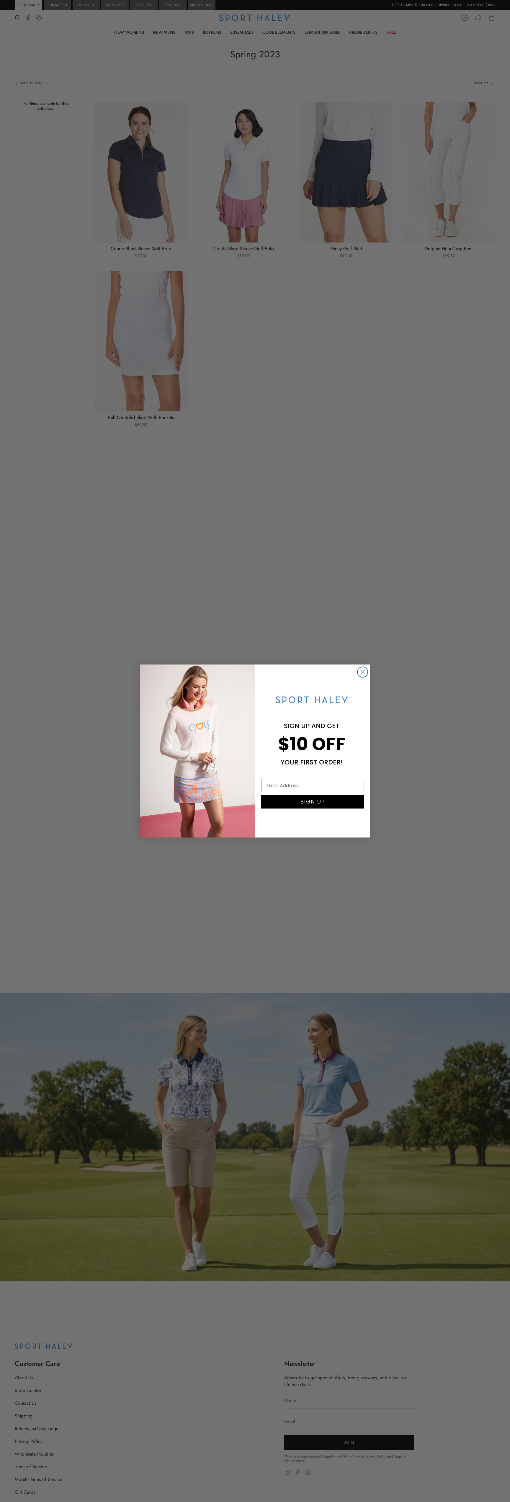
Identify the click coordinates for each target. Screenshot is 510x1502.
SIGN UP (312, 801)
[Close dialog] (362, 672)
